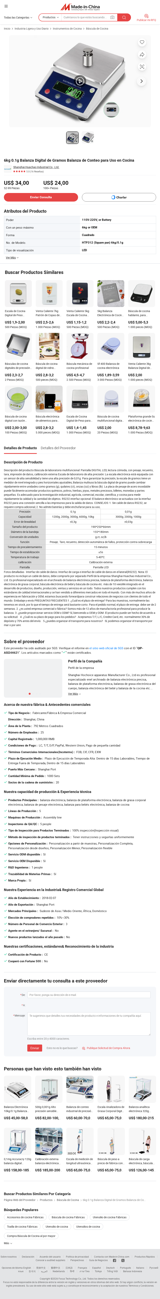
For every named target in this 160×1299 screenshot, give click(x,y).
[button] (6, 6)
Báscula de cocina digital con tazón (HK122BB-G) (16, 419)
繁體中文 (55, 1267)
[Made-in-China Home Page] (80, 7)
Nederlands (59, 1271)
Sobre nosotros (9, 1256)
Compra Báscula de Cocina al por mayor (31, 1236)
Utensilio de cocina (57, 1226)
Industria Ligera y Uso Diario (32, 28)
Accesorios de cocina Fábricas (25, 1217)
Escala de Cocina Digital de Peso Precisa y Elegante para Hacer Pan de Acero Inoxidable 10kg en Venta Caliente (18, 313)
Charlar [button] (121, 197)
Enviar (34, 1048)
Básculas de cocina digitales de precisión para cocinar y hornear (17, 366)
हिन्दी (72, 1271)
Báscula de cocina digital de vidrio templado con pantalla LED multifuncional (47, 366)
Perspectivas (77, 1260)
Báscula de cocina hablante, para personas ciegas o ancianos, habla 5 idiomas (139, 313)
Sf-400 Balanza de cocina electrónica (108, 366)
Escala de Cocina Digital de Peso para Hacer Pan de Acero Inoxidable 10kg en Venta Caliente (79, 419)
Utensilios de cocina (88, 1226)
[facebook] (114, 1260)
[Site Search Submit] (124, 17)
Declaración (28, 1256)
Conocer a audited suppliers (50, 1260)
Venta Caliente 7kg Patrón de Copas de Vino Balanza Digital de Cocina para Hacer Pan (49, 313)
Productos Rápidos (145, 1256)
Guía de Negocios (98, 1260)
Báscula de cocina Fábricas (68, 1217)
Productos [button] (49, 17)
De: (23, 995)
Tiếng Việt (112, 1271)
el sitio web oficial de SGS (106, 648)
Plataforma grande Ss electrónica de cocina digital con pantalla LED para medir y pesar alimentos (141, 419)
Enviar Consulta (41, 197)
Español (96, 1267)
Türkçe (98, 1271)
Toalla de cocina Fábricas (22, 1226)
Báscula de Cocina (97, 28)
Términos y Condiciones (141, 1285)
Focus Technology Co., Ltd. (73, 1278)
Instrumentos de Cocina (67, 28)
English (27, 1267)
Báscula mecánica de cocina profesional (79, 366)
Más (7, 1243)
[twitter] (122, 1260)
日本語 (69, 1267)
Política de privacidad (77, 1256)
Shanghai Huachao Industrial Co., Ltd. (36, 167)
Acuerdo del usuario (50, 1256)
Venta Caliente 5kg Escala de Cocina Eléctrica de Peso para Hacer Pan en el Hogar (80, 313)
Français (82, 1267)
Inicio (7, 28)
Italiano (140, 1267)
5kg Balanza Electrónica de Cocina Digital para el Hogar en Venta (110, 313)
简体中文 (41, 1267)
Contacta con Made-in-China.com (111, 1256)
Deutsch (110, 1267)
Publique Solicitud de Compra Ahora (106, 1048)
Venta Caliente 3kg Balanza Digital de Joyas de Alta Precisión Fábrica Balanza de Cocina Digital (139, 366)
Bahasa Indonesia (132, 1271)
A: (24, 1005)
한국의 (32, 1271)
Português (125, 1267)
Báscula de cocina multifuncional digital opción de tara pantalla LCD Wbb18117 (110, 419)
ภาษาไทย (85, 1271)
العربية (44, 1271)
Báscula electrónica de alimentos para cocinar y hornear (47, 419)
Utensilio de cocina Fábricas (109, 1217)
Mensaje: (20, 1015)
